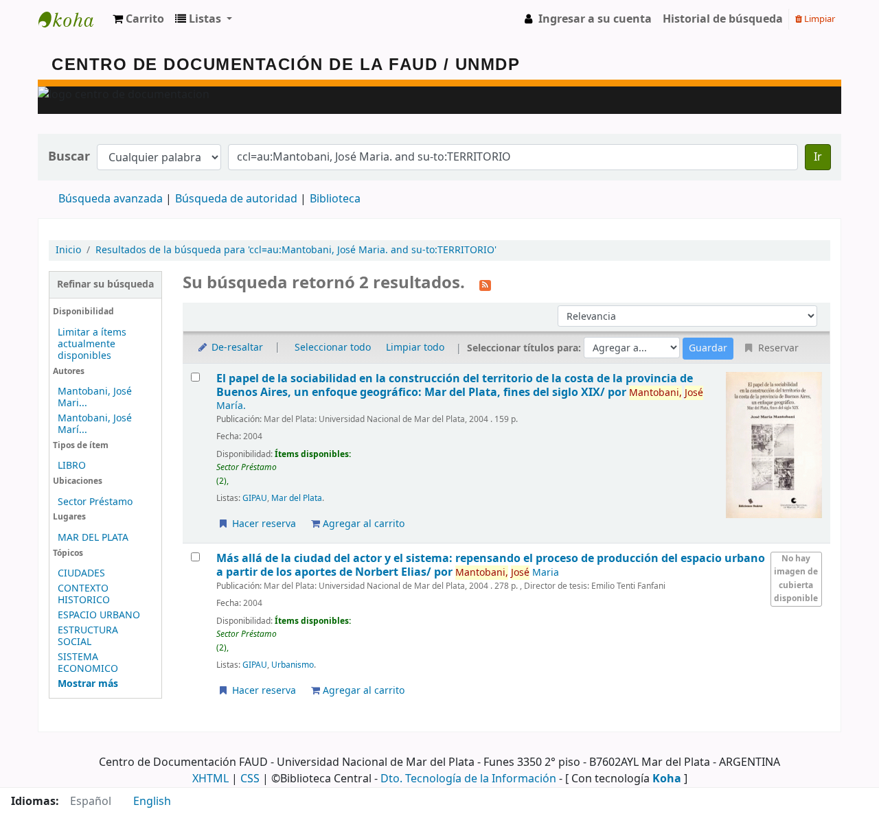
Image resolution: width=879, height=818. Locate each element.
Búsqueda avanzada (110, 199)
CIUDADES (81, 573)
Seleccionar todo (333, 347)
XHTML (210, 779)
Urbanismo (292, 665)
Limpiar (818, 18)
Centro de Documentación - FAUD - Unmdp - (72, 19)
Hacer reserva (262, 524)
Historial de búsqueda (723, 19)
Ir (818, 157)
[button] (138, 19)
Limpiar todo (415, 347)
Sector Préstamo (95, 502)
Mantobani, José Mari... (95, 397)
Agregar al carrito (362, 524)
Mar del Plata (296, 498)
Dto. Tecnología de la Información (468, 779)
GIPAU (254, 498)
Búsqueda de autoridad (236, 199)
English (152, 801)
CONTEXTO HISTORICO (84, 594)
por (454, 385)
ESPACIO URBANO (99, 615)
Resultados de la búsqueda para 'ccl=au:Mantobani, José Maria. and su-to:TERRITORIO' (295, 250)
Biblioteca (335, 199)
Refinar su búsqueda (105, 284)
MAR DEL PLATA (93, 537)
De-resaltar (236, 347)
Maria (507, 572)
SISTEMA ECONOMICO (88, 663)
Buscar (69, 157)
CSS (250, 779)
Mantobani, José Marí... (95, 424)
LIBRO (72, 465)
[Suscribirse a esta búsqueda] (485, 284)
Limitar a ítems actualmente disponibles (92, 344)
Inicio (68, 250)
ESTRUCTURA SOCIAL (88, 636)
